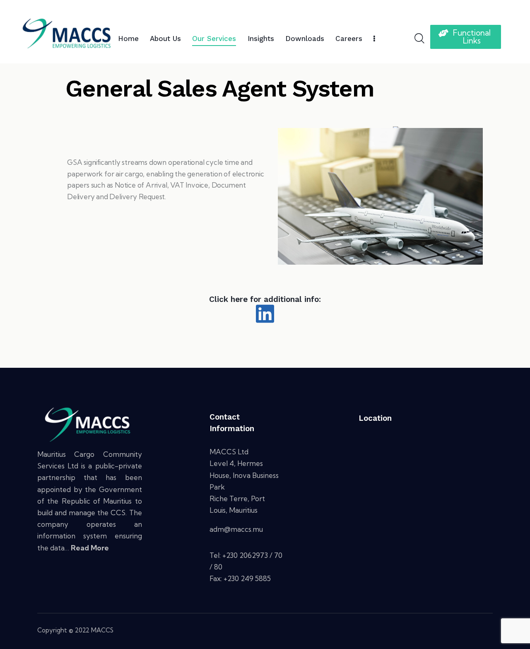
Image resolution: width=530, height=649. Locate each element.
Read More (90, 547)
